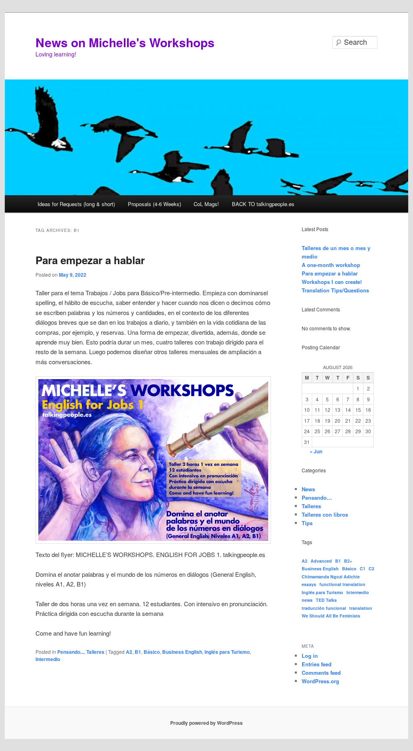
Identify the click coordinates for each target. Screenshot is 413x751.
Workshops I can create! (332, 282)
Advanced (321, 561)
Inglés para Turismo (227, 651)
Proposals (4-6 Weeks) (154, 204)
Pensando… (317, 497)
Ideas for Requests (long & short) (76, 204)
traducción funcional (324, 608)
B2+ (348, 561)
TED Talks (326, 600)
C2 (371, 568)
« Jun (316, 451)
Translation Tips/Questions (335, 290)
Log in (310, 655)
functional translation (342, 584)
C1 (362, 568)
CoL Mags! (206, 204)
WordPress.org (320, 681)
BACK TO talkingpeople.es (263, 204)
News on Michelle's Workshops (125, 42)
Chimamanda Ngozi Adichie (331, 577)
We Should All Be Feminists (331, 616)
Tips (307, 523)
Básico (152, 651)
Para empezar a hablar (90, 259)
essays (309, 584)
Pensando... (70, 651)
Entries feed (317, 664)
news (307, 600)
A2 (129, 651)
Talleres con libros (325, 514)
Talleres (95, 651)
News (308, 489)
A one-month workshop (331, 265)
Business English (182, 651)
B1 (138, 651)
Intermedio (47, 659)
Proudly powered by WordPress (206, 722)
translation (360, 608)
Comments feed (321, 672)
